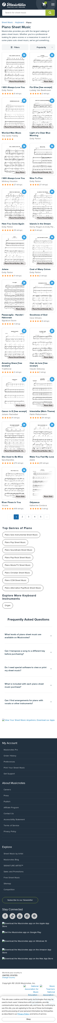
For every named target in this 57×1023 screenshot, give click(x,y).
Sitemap (7, 884)
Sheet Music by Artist (13, 854)
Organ (8, 605)
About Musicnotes (13, 783)
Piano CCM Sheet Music (15, 580)
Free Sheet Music (12, 878)
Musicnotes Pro (11, 750)
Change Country (8, 977)
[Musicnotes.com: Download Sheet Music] (14, 5)
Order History (10, 756)
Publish (7, 802)
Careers (7, 790)
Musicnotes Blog (11, 860)
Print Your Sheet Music (14, 768)
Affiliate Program (11, 808)
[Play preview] (24, 55)
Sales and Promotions (14, 872)
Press (6, 796)
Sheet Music (7, 22)
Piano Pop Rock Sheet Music (18, 558)
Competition (9, 890)
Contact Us (9, 814)
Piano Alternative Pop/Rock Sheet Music (23, 588)
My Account (9, 743)
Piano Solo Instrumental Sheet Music (21, 535)
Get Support (9, 774)
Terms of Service (11, 826)
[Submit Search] (50, 13)
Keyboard (19, 22)
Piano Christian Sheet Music (17, 573)
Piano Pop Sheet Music (15, 542)
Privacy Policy (10, 832)
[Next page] (47, 517)
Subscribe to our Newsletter (20, 900)
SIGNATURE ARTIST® (13, 866)
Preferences (9, 762)
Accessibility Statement (14, 820)
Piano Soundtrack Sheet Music (18, 550)
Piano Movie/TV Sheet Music (18, 565)
